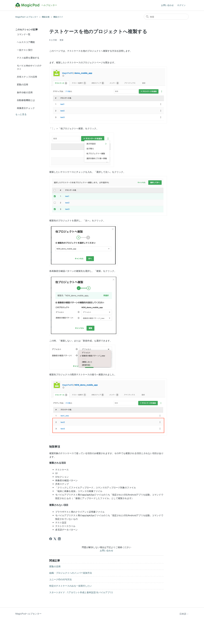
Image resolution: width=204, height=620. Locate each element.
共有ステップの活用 (27, 76)
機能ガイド (58, 17)
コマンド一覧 (23, 34)
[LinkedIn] (59, 538)
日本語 (183, 614)
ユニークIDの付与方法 (60, 579)
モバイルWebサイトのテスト (29, 67)
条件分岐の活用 (25, 92)
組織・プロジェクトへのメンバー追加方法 (70, 572)
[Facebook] (50, 538)
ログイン (181, 5)
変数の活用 (22, 84)
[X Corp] (55, 538)
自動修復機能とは (26, 100)
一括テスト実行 (25, 50)
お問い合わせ (167, 5)
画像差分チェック (26, 108)
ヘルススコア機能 (26, 42)
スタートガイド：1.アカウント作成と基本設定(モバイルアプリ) (81, 592)
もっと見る (21, 114)
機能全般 (46, 17)
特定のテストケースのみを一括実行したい (70, 585)
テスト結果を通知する (28, 57)
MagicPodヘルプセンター (26, 17)
